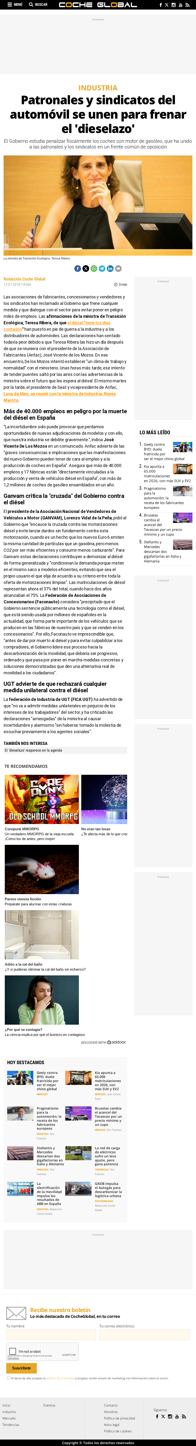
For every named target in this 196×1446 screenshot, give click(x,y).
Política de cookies (118, 1431)
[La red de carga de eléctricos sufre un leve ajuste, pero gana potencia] (78, 1153)
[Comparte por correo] (118, 268)
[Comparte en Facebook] (77, 268)
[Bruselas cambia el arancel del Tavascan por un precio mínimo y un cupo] (78, 1113)
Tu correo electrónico (116, 1326)
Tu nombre (15, 1326)
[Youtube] (180, 5)
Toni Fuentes (114, 1130)
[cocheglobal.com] (98, 4)
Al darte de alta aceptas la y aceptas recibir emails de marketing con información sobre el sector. (90, 1378)
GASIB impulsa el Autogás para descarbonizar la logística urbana (108, 1189)
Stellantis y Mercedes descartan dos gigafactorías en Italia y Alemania (50, 1156)
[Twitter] (166, 5)
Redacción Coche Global (24, 278)
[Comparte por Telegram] (102, 268)
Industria (43, 1134)
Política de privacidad (119, 1418)
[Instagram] (173, 5)
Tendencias (102, 1169)
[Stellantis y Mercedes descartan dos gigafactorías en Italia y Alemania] (20, 1153)
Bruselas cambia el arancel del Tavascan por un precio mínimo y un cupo (108, 1116)
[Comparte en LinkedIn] (110, 268)
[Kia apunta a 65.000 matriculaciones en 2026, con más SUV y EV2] (78, 1078)
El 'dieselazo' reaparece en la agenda (33, 750)
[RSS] (187, 5)
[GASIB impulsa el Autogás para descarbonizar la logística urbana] (78, 1189)
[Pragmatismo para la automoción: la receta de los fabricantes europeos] (20, 1113)
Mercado (42, 1094)
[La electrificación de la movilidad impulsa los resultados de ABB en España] (20, 1189)
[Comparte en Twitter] (85, 268)
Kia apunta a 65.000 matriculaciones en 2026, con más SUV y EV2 (108, 1080)
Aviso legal (111, 1424)
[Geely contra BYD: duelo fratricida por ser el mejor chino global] (20, 1078)
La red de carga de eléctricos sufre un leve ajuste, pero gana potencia (107, 1156)
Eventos (49, 1405)
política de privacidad (60, 1378)
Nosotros (111, 1411)
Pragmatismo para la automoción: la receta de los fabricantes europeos (49, 1118)
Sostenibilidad (104, 1201)
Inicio (6, 1405)
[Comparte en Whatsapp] (94, 268)
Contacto (111, 1405)
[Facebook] (160, 5)
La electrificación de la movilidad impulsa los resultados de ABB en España (49, 1193)
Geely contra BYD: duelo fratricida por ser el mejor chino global (48, 1080)
